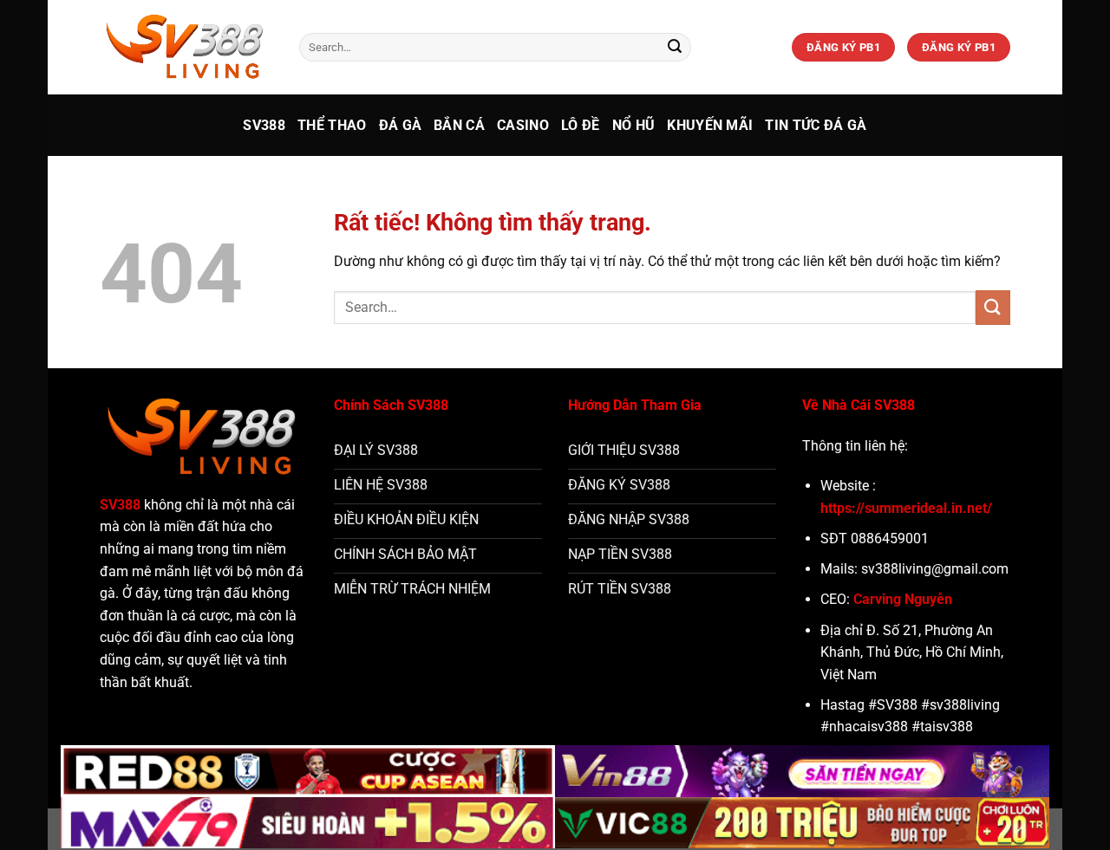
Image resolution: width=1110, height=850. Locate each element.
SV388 (264, 125)
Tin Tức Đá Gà (815, 125)
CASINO (523, 125)
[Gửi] (674, 47)
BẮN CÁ (459, 125)
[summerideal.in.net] (186, 46)
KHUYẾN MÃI (710, 125)
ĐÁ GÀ (400, 125)
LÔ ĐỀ (580, 125)
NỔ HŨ (634, 125)
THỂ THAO (332, 125)
